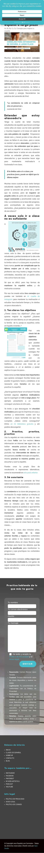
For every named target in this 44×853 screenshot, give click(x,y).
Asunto (11, 616)
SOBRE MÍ (9, 755)
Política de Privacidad (19, 657)
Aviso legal (14, 659)
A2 (5, 28)
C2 (15, 28)
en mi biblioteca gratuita (22, 424)
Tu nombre (13, 602)
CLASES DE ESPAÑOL (13, 752)
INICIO (8, 750)
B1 (7, 28)
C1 (12, 28)
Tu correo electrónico (18, 609)
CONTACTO (10, 758)
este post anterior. (31, 473)
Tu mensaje (13, 623)
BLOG (8, 761)
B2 (10, 28)
